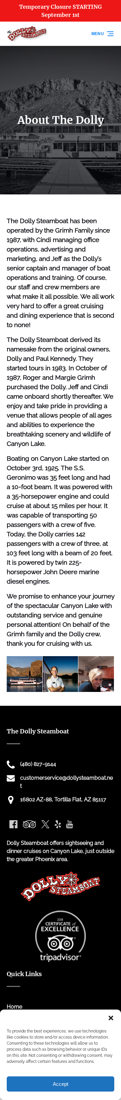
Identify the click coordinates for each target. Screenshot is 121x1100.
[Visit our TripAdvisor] (29, 824)
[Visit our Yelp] (58, 824)
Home (14, 1006)
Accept (60, 1084)
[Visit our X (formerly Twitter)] (45, 824)
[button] (111, 1018)
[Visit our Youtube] (69, 824)
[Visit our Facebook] (13, 824)
